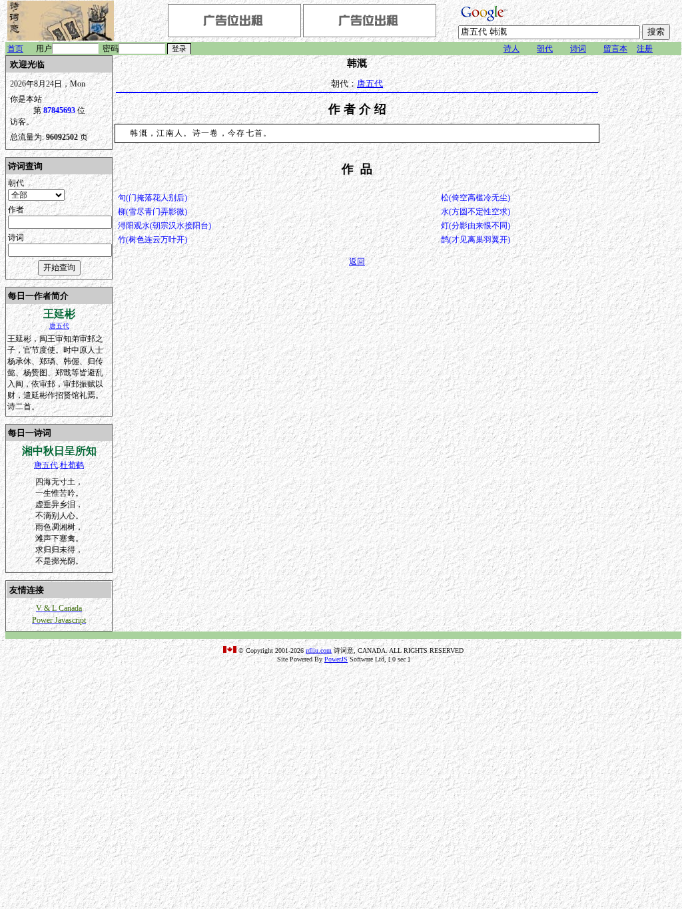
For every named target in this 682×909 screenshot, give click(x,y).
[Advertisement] (641, 254)
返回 (357, 261)
